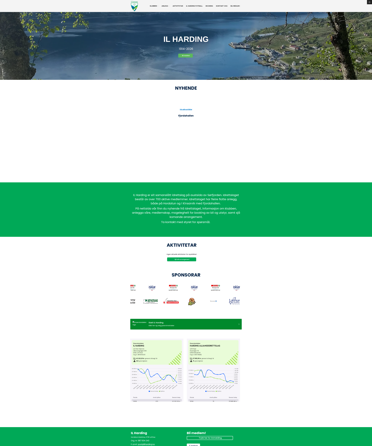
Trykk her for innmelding (210, 438)
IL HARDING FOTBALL (194, 6)
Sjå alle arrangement (182, 259)
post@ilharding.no (146, 444)
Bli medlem (186, 56)
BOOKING (209, 6)
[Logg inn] (369, 2)
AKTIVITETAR (178, 6)
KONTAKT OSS (221, 6)
